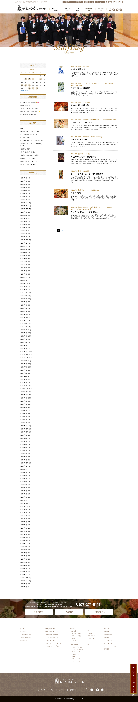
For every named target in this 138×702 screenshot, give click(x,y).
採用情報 (106, 649)
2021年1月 (24, 385)
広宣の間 (74, 640)
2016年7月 (24, 553)
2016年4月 (24, 562)
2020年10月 (24, 395)
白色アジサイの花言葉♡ (81, 88)
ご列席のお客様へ (25, 637)
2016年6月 (24, 556)
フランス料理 (91, 636)
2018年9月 (24, 472)
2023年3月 (24, 305)
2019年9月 (24, 435)
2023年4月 (24, 302)
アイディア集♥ (77, 193)
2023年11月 (24, 280)
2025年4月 (24, 227)
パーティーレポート (51, 634)
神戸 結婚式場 (83, 66)
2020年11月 (24, 392)
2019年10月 (24, 432)
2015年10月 (24, 581)
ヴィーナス (75, 656)
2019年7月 (24, 441)
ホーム (22, 629)
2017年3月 (24, 528)
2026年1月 (24, 199)
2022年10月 (24, 320)
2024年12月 (24, 240)
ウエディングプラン (51, 629)
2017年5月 (24, 522)
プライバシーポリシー (111, 646)
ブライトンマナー (76, 659)
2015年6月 (24, 587)
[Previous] (54, 230)
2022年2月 (24, 345)
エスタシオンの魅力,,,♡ (28, 114)
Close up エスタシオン (85, 207)
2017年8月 (24, 512)
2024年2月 (24, 271)
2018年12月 (24, 463)
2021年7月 (24, 367)
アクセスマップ (108, 640)
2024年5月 (24, 261)
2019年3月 (24, 454)
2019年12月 (24, 426)
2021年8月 (24, 364)
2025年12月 (24, 203)
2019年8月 (24, 438)
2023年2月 (24, 308)
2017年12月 (24, 500)
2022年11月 (24, 317)
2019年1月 (24, 460)
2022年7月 (24, 330)
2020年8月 (24, 401)
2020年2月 (24, 419)
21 (29, 85)
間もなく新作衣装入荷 (80, 105)
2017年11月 (24, 503)
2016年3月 (24, 565)
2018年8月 (24, 475)
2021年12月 (24, 351)
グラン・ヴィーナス (77, 647)
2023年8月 (24, 289)
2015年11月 (24, 577)
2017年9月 (24, 509)
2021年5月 (24, 373)
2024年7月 (24, 255)
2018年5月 (24, 485)
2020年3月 (24, 416)
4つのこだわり (92, 638)
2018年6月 (24, 481)
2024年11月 (24, 243)
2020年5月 (24, 410)
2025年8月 (24, 215)
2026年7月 (24, 181)
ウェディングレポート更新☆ (82, 122)
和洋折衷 (90, 633)
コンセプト (23, 631)
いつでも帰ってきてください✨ (30, 111)
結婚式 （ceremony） (97, 137)
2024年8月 (24, 252)
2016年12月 (24, 537)
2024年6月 (24, 258)
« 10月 (22, 90)
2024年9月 (24, 249)
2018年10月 (24, 469)
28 (29, 88)
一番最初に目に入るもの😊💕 (30, 102)
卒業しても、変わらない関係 (29, 108)
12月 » (27, 90)
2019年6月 (24, 444)
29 (33, 88)
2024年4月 (24, 264)
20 (25, 85)
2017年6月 (24, 519)
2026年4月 (24, 190)
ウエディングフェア (51, 631)
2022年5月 (24, 336)
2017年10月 (24, 506)
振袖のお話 (24, 149)
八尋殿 (73, 638)
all (22, 128)
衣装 (88, 644)
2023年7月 (24, 292)
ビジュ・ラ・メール (77, 649)
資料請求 (106, 631)
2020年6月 (24, 407)
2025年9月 (24, 212)
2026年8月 (24, 178)
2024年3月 (24, 268)
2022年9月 (24, 323)
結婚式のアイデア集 (109, 119)
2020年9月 (24, 398)
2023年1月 (24, 311)
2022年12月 (24, 314)
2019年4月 (24, 450)
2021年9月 (24, 361)
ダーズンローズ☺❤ (79, 140)
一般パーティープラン (52, 646)
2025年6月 (24, 221)
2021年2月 (24, 382)
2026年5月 (24, 187)
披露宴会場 (74, 644)
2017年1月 (24, 534)
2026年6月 (24, 184)
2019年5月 (24, 447)
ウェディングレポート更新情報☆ (84, 212)
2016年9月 (24, 546)
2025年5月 (24, 224)
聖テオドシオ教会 (76, 636)
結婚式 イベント (84, 154)
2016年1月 (24, 571)
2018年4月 (24, 488)
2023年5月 (24, 299)
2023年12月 (24, 277)
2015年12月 (24, 574)
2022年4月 (24, 339)
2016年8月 (24, 550)
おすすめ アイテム (84, 83)
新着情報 (106, 637)
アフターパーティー (51, 637)
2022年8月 (24, 326)
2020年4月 (24, 413)
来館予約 (106, 629)
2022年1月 (24, 348)
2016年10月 (24, 543)
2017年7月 (24, 515)
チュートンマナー (76, 661)
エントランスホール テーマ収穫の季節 (87, 174)
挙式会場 (73, 631)
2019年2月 (24, 457)
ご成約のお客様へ (25, 634)
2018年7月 (24, 478)
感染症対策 (23, 640)
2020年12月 (24, 388)
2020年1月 (24, 423)
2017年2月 (24, 531)
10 (40, 79)
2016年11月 (24, 540)
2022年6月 (24, 333)
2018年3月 (24, 491)
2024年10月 (24, 246)
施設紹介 (72, 628)
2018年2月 (24, 494)
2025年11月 (24, 206)
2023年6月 (24, 295)
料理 (88, 631)
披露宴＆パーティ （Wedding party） (103, 83)
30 (37, 88)
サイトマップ (108, 643)
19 (22, 85)
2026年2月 (24, 196)
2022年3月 (24, 342)
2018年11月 (24, 466)
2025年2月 (24, 234)
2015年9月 (24, 584)
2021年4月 (24, 376)
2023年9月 (24, 286)
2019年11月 (24, 429)
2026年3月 (24, 193)
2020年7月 (24, 404)
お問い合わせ (108, 634)
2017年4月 (24, 525)
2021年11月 (24, 354)
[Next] (65, 230)
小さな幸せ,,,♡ (25, 105)
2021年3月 (24, 379)
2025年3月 (24, 230)
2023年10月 (24, 283)
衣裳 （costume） (84, 102)
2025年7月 (24, 218)
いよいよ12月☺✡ (78, 69)
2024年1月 (24, 274)
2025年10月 (24, 209)
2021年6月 (24, 370)
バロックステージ (76, 633)
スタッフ (24, 137)
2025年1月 (24, 237)
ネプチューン (75, 654)
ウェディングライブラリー (53, 643)
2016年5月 (24, 559)
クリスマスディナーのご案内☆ (83, 157)
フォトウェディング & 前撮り (30, 140)
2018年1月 (24, 497)
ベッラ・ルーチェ (76, 652)
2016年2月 (24, 568)
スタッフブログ (50, 640)
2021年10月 (24, 357)
